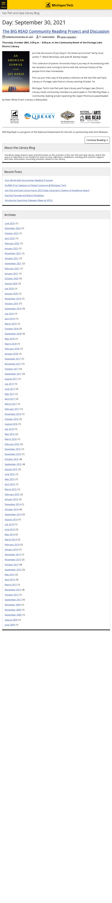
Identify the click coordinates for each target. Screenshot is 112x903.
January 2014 (11, 549)
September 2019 (13, 308)
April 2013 (10, 579)
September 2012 (13, 599)
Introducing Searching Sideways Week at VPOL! (29, 200)
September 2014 (13, 514)
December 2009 (13, 604)
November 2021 (13, 253)
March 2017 (11, 403)
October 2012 (11, 594)
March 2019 (11, 323)
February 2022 (12, 243)
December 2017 (13, 358)
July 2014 (9, 524)
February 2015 (12, 494)
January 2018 (11, 353)
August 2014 (11, 519)
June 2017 (10, 388)
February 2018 (12, 348)
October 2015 (11, 459)
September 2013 (13, 569)
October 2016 (11, 419)
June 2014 (10, 529)
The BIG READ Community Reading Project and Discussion (55, 31)
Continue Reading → (97, 140)
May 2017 (9, 394)
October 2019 (11, 303)
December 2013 (13, 554)
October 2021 (11, 258)
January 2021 (11, 273)
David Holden (48, 36)
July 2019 (9, 313)
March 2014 (11, 539)
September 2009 (13, 614)
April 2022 (10, 238)
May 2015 (9, 479)
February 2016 (12, 444)
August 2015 (11, 469)
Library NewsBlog (68, 37)
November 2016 (13, 414)
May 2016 (9, 434)
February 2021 (12, 268)
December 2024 (13, 228)
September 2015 (13, 464)
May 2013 (9, 574)
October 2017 (11, 368)
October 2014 (11, 509)
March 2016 (11, 439)
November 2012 (13, 589)
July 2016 (9, 429)
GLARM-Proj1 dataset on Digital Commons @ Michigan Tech (35, 185)
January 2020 (11, 293)
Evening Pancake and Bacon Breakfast (24, 195)
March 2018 (11, 343)
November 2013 (13, 559)
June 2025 (10, 223)
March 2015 (11, 489)
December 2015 (13, 449)
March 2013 (11, 584)
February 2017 (12, 409)
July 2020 (9, 288)
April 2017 (10, 398)
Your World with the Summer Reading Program (29, 180)
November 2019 (13, 298)
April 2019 (10, 318)
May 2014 (9, 534)
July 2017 (9, 383)
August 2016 (11, 424)
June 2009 (10, 624)
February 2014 (12, 544)
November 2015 (13, 454)
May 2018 (9, 338)
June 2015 (10, 474)
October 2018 (11, 328)
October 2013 (11, 564)
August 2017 (11, 378)
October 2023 (11, 233)
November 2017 (13, 363)
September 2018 (13, 333)
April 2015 (10, 484)
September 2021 (13, 263)
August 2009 (11, 619)
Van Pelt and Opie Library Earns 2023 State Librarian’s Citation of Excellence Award (47, 190)
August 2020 (11, 283)
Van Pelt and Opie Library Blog (20, 13)
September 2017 (13, 373)
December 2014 (13, 504)
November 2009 (13, 609)
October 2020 (11, 278)
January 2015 (11, 499)
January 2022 (11, 248)
